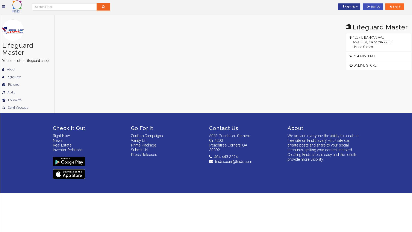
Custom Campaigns (147, 135)
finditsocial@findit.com (233, 161)
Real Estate (62, 145)
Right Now (13, 77)
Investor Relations (68, 150)
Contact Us (223, 128)
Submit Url (139, 150)
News (58, 140)
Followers (15, 100)
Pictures (13, 84)
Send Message (17, 107)
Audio (11, 92)
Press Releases (144, 154)
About (10, 69)
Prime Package (143, 145)
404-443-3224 (226, 156)
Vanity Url (139, 140)
